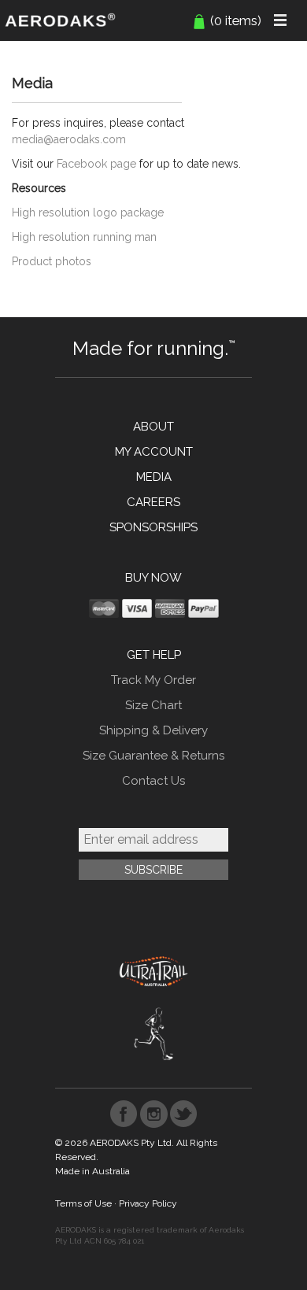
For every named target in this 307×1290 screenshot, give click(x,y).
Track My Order (153, 680)
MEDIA (154, 477)
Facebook (124, 1114)
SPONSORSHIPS (153, 527)
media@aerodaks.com (69, 139)
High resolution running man (84, 237)
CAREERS (153, 502)
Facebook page (96, 163)
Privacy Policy (148, 1203)
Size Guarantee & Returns (153, 755)
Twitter (184, 1114)
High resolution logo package (88, 212)
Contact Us (153, 781)
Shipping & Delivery (153, 730)
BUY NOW (153, 578)
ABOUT (153, 427)
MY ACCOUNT (154, 452)
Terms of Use (83, 1203)
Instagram (154, 1114)
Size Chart (153, 705)
